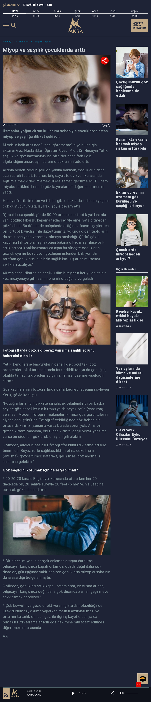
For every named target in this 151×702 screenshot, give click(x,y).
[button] (6, 693)
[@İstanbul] (11, 5)
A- (109, 125)
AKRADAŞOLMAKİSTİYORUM (139, 25)
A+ (104, 125)
